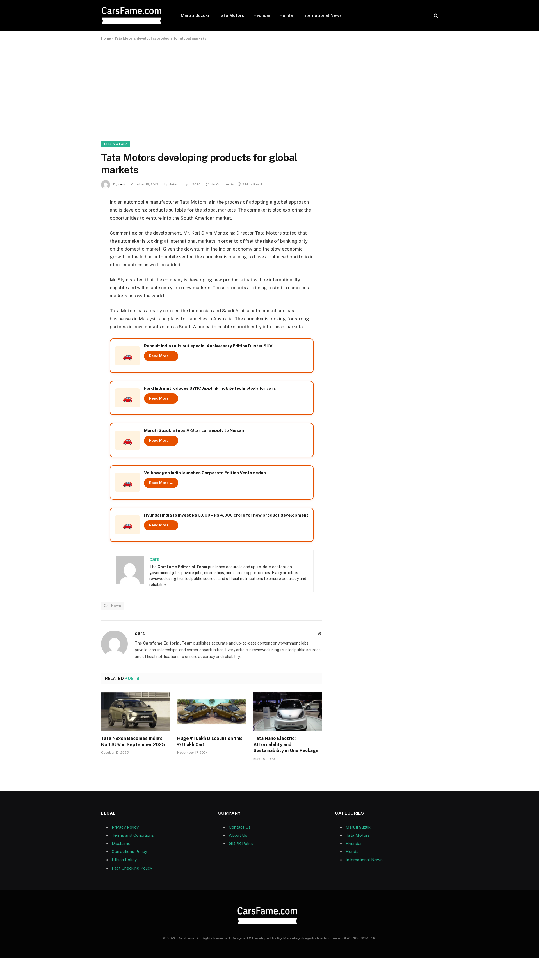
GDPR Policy (241, 843)
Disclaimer (122, 843)
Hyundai (261, 15)
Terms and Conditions (133, 835)
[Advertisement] (269, 89)
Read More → (161, 356)
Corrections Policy (129, 851)
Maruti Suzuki (195, 15)
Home (106, 38)
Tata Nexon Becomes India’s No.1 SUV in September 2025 (133, 741)
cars (121, 184)
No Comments (222, 184)
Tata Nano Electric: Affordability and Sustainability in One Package (286, 744)
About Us (238, 835)
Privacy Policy (125, 827)
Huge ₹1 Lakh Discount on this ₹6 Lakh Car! (210, 741)
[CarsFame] (133, 15)
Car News (112, 606)
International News (322, 15)
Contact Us (240, 827)
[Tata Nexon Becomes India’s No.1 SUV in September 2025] (135, 711)
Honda (286, 15)
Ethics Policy (124, 859)
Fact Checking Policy (132, 868)
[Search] (435, 15)
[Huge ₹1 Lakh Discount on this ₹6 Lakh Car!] (211, 711)
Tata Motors (231, 15)
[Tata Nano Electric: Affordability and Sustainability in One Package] (287, 711)
